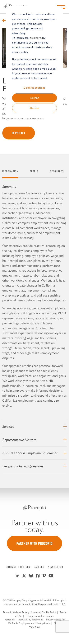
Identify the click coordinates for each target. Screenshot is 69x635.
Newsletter (55, 567)
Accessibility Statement (30, 619)
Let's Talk (18, 133)
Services (8, 426)
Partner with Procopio (34, 543)
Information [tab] (10, 171)
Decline (34, 108)
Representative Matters (19, 440)
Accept (34, 97)
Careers (39, 567)
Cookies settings (34, 87)
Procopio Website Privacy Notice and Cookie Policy (29, 612)
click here (35, 37)
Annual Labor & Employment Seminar (30, 453)
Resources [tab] (56, 171)
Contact (11, 567)
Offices (25, 567)
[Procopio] (34, 507)
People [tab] (34, 171)
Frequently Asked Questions (22, 466)
